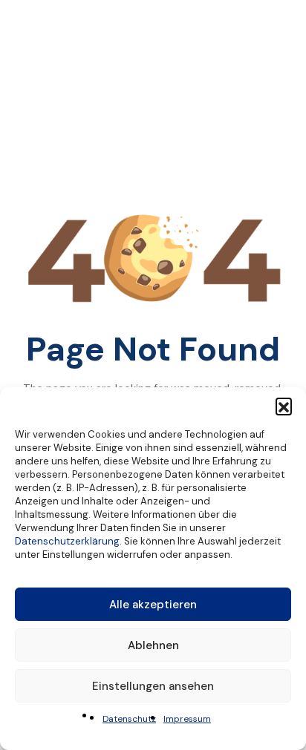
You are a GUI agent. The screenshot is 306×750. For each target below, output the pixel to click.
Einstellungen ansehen (153, 686)
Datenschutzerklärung (67, 541)
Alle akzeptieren (153, 604)
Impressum (187, 719)
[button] (283, 405)
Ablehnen (153, 645)
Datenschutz (129, 719)
